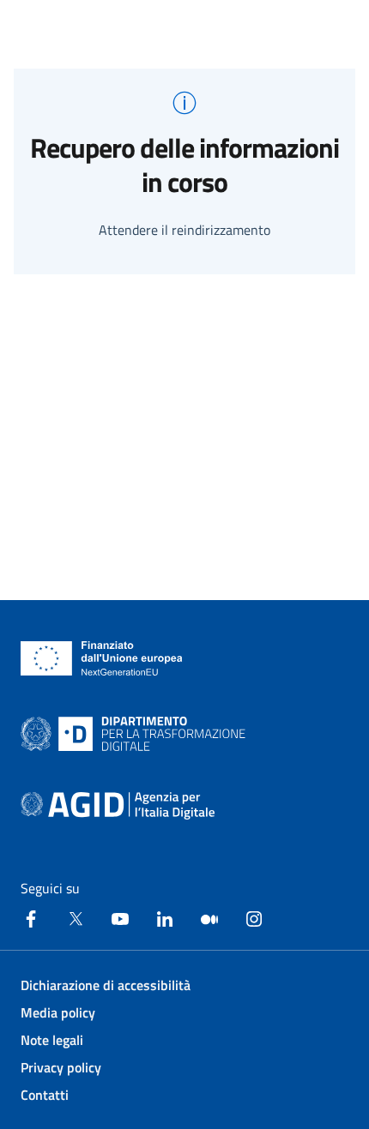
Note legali (52, 1040)
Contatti (45, 1094)
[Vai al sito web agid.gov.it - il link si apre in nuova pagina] (118, 806)
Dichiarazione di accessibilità (106, 985)
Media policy (58, 1012)
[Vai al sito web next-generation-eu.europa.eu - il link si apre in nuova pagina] (102, 658)
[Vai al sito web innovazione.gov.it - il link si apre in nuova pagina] (136, 734)
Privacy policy (61, 1067)
